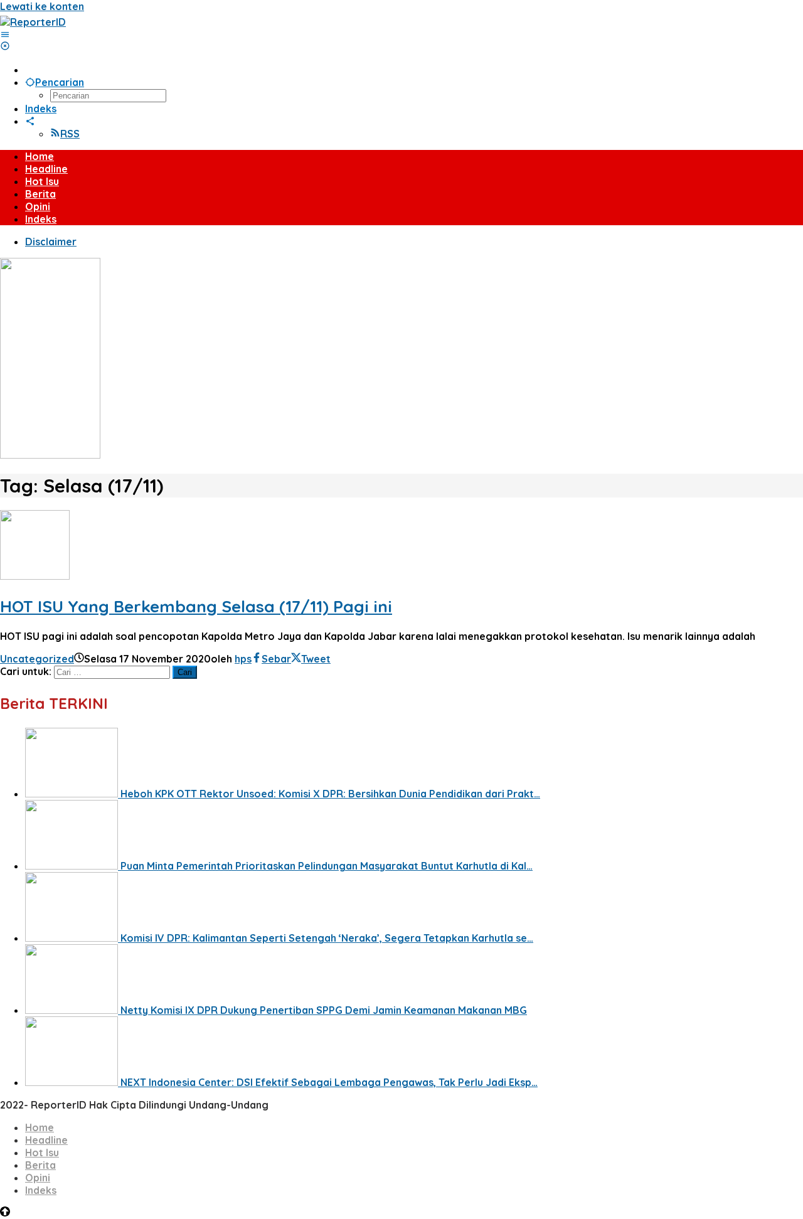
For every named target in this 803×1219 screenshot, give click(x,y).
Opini (37, 1177)
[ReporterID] (33, 22)
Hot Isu (42, 1152)
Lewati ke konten (42, 6)
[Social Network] (30, 121)
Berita (40, 1165)
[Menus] (5, 34)
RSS (70, 133)
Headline (46, 1140)
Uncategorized (37, 658)
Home (39, 1127)
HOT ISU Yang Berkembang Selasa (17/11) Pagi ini (196, 606)
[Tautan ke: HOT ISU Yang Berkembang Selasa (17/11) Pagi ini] (35, 576)
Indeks (40, 1190)
